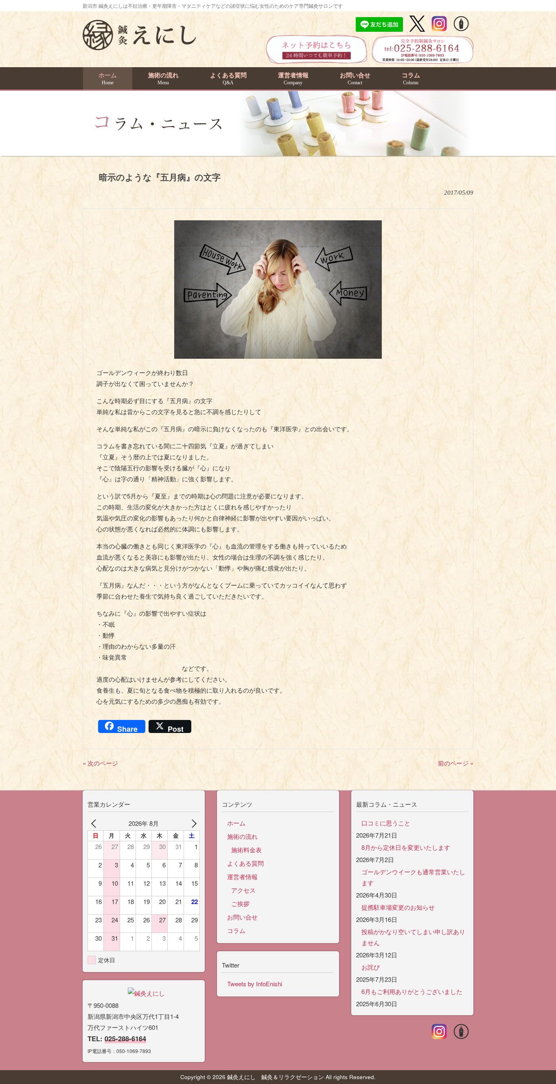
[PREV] (95, 823)
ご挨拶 (240, 903)
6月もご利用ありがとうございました (411, 991)
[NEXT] (192, 823)
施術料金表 (246, 849)
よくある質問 (245, 863)
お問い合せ (242, 917)
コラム (236, 930)
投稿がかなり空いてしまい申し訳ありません (413, 937)
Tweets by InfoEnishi (254, 983)
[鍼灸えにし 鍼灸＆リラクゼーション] (139, 46)
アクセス (243, 890)
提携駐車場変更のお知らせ (398, 907)
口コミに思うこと (385, 822)
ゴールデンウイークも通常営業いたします (413, 877)
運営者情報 (242, 876)
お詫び (370, 967)
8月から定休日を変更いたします (405, 847)
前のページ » (455, 763)
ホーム (236, 822)
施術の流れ (242, 836)
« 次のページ (100, 763)
